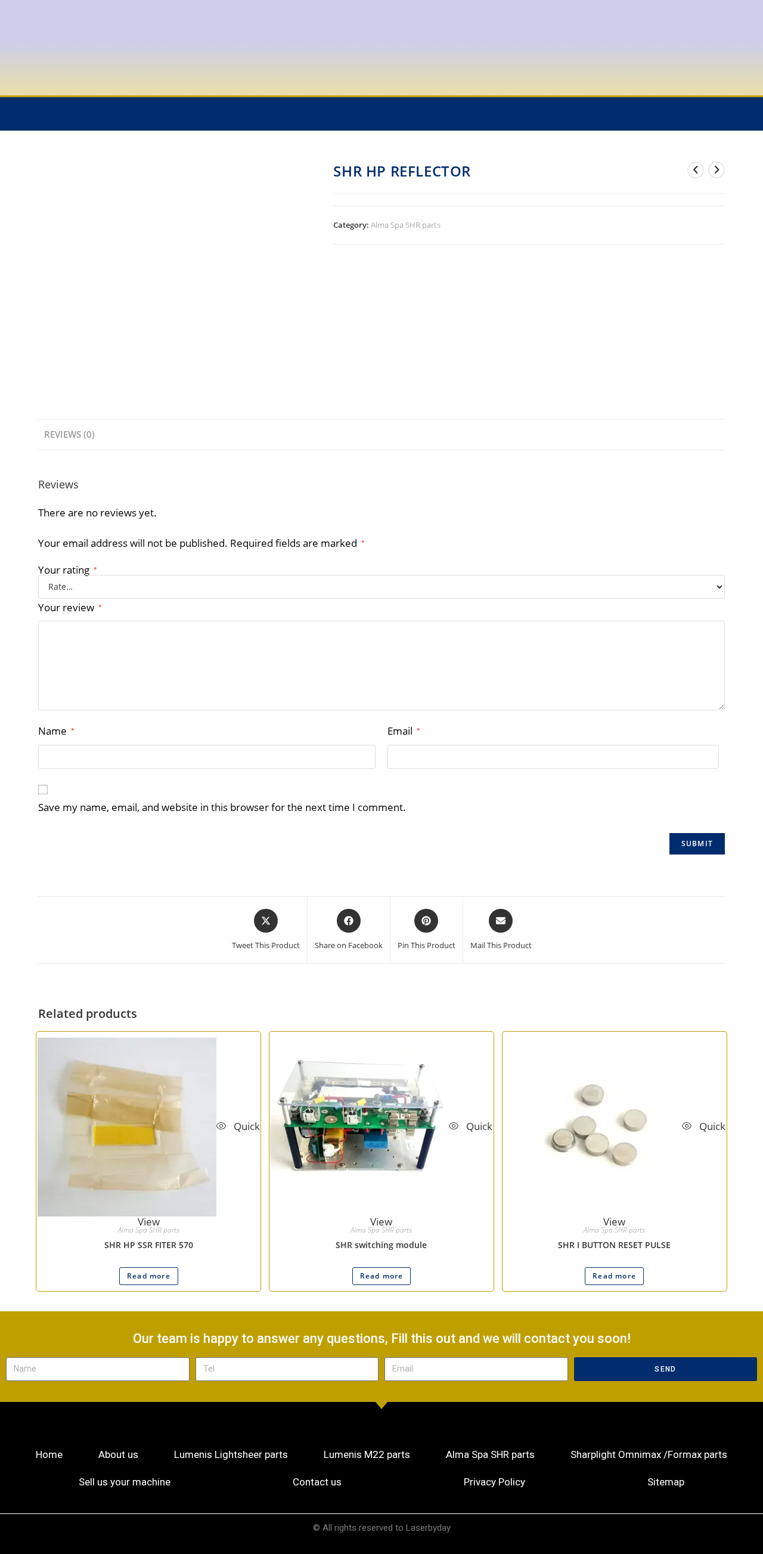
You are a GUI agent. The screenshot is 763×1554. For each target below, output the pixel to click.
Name (56, 731)
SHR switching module (381, 1244)
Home (49, 1454)
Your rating (67, 570)
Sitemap (665, 1482)
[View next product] (716, 170)
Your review (70, 607)
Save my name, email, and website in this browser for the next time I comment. (222, 807)
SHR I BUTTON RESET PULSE (614, 1244)
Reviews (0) (69, 434)
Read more (148, 1276)
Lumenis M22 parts (367, 1454)
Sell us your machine (124, 1482)
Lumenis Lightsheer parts (231, 1454)
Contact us (317, 1482)
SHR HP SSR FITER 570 (148, 1244)
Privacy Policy (494, 1482)
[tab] (69, 435)
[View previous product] (695, 170)
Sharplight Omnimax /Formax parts (648, 1454)
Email (403, 731)
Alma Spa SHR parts (406, 224)
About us (118, 1454)
